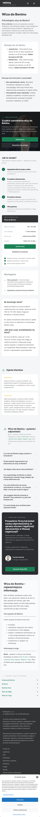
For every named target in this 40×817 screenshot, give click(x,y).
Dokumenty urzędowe (9, 760)
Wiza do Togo (7, 695)
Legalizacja (6, 752)
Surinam (5, 684)
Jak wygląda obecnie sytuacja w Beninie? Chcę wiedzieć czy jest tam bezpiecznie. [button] (17, 497)
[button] (37, 777)
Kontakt (5, 769)
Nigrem (20, 439)
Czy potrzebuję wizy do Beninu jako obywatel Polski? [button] (17, 506)
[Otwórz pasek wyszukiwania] (28, 3)
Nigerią (25, 439)
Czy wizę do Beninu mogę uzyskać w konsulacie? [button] (17, 455)
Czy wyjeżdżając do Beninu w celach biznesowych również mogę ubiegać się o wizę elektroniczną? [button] (19, 477)
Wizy (4, 755)
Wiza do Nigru (7, 692)
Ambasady (6, 763)
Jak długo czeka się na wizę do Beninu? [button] (18, 469)
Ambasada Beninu (8, 680)
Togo (29, 439)
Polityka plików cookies (19, 814)
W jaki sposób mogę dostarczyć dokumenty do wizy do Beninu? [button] (16, 462)
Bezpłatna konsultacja (20, 145)
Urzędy (5, 766)
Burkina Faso (13, 439)
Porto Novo (25, 436)
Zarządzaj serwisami (8, 794)
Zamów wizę (20, 139)
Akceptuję (20, 800)
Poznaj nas (6, 749)
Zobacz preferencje (20, 810)
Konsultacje (6, 758)
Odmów (20, 805)
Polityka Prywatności (23, 728)
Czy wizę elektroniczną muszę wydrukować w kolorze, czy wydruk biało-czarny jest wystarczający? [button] (17, 487)
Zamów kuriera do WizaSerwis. (12, 772)
